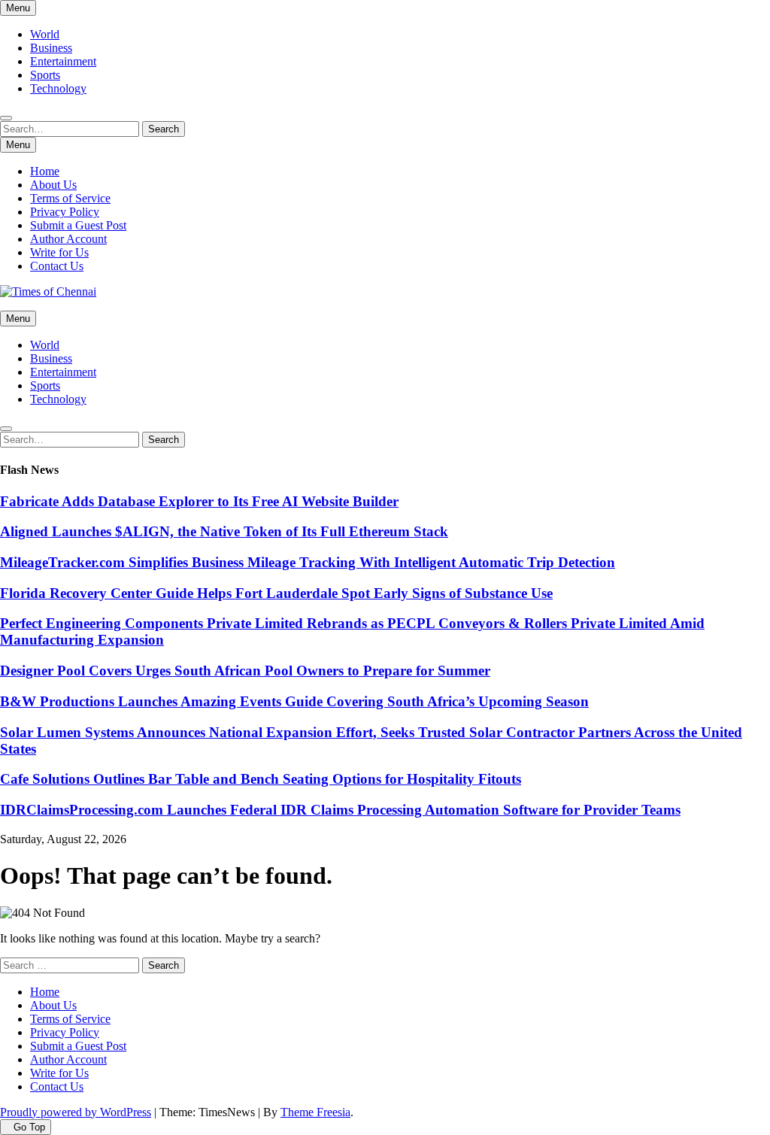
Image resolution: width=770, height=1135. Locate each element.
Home (44, 171)
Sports (45, 74)
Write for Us (59, 252)
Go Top (29, 1127)
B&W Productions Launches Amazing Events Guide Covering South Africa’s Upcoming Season (294, 701)
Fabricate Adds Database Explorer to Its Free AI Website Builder (199, 501)
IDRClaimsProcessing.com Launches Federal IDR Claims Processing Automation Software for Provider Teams (340, 810)
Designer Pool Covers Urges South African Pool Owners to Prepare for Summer (245, 670)
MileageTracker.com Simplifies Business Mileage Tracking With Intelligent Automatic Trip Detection (307, 562)
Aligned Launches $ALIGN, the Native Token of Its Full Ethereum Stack (224, 531)
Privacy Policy (64, 211)
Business (51, 47)
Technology (58, 88)
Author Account (68, 238)
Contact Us (56, 265)
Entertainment (63, 61)
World (44, 34)
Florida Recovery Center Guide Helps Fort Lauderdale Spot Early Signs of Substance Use (276, 593)
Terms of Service (70, 198)
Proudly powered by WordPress (75, 1112)
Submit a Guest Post (78, 225)
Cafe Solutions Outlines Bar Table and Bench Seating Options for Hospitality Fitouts (260, 779)
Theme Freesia (315, 1112)
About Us (53, 184)
